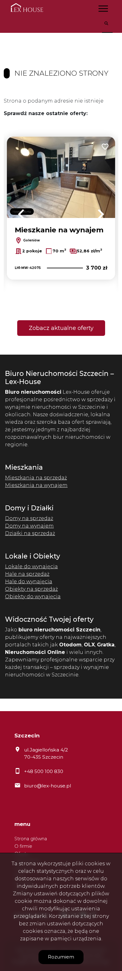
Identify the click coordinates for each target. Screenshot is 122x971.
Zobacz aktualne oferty (61, 328)
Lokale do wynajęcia (31, 566)
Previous (21, 214)
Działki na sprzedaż (30, 533)
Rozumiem (61, 957)
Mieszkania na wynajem (36, 485)
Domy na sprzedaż (29, 518)
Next (101, 214)
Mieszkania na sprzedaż (36, 478)
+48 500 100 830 (43, 771)
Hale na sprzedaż (27, 574)
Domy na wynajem (29, 526)
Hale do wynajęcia (28, 581)
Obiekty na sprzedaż (31, 589)
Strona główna (30, 839)
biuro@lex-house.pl (47, 786)
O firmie (23, 846)
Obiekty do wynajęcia (33, 596)
